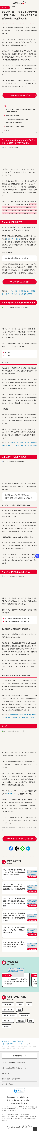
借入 (29, 1004)
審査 (30, 1021)
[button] (19, 1091)
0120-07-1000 (25, 1114)
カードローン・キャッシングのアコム (12, 1041)
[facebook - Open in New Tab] (11, 850)
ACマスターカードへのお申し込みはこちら (20, 839)
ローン (20, 1004)
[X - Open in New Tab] (17, 850)
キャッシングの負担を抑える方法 (15, 126)
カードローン (8, 1004)
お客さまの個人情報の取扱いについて (14, 1068)
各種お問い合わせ (7, 1084)
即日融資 (21, 1021)
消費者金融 (24, 1015)
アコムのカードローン (13, 239)
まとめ (7, 130)
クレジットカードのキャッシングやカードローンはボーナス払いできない (20, 110)
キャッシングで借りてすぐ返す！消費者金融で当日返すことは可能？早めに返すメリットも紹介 (19, 445)
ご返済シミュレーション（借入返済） (14, 1062)
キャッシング (8, 1010)
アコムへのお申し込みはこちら (19, 95)
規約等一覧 (5, 1073)
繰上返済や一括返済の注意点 (14, 123)
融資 (19, 1010)
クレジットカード (9, 1015)
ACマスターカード (12, 794)
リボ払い (6, 1026)
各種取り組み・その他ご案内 (11, 1079)
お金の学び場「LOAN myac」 (10, 1044)
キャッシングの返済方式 (12, 115)
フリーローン (8, 1021)
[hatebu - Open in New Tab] (28, 850)
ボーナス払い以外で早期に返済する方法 (17, 119)
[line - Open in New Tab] (22, 850)
